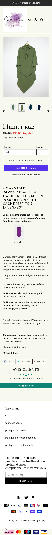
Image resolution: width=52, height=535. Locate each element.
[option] (13, 107)
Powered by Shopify (36, 520)
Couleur (7, 147)
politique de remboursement (20, 437)
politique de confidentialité (19, 445)
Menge (39, 147)
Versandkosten (15, 137)
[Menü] (47, 20)
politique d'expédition (16, 430)
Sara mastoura (20, 520)
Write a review (26, 385)
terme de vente (13, 423)
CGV (7, 415)
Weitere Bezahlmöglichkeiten (26, 174)
